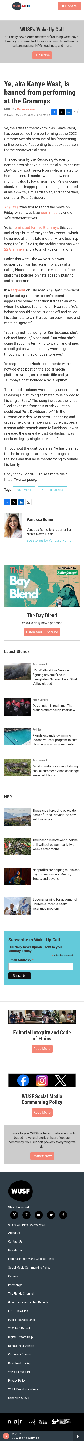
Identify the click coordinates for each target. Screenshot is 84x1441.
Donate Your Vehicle (21, 1345)
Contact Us (15, 1241)
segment (18, 290)
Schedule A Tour (18, 1398)
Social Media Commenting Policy (29, 1267)
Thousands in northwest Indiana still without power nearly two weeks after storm (55, 844)
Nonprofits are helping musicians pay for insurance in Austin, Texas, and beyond (56, 874)
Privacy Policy (17, 1380)
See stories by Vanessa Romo (49, 540)
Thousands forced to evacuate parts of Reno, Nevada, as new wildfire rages (54, 815)
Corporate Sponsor (20, 1354)
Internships (15, 1285)
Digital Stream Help (20, 1337)
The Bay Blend (42, 615)
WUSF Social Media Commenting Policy (42, 1099)
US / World (24, 489)
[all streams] (78, 1436)
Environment (40, 664)
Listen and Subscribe (42, 632)
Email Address (21, 960)
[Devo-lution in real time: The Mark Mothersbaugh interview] (17, 707)
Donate (71, 6)
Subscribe (42, 55)
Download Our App (20, 1363)
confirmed (50, 212)
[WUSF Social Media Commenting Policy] (42, 1080)
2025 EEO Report (19, 1328)
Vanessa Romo (27, 109)
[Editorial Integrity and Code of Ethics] (42, 1017)
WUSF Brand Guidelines (23, 1389)
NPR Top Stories (52, 489)
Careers (13, 1276)
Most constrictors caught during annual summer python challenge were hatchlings (56, 770)
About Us (14, 1232)
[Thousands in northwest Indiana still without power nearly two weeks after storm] (17, 846)
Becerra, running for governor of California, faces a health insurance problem (55, 904)
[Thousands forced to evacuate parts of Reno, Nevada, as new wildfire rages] (17, 817)
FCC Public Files (18, 1311)
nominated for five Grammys (36, 227)
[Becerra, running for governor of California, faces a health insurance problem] (17, 906)
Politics (37, 729)
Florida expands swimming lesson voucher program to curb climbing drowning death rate (55, 740)
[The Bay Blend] (42, 586)
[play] (6, 1436)
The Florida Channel (21, 1293)
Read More (42, 1048)
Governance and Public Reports (28, 1302)
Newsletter (15, 1250)
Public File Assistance (22, 1319)
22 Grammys (14, 249)
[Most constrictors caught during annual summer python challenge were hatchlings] (17, 767)
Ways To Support (19, 1371)
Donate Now (42, 1156)
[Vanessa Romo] (13, 525)
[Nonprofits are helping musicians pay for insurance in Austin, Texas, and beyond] (17, 876)
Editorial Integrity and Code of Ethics (42, 1035)
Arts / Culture (40, 699)
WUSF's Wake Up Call (42, 29)
